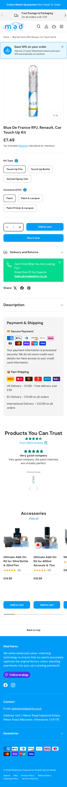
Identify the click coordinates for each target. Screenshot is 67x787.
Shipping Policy (10, 778)
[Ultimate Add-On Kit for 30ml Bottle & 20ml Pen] (16, 539)
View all (33, 518)
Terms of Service (30, 778)
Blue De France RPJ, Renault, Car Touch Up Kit (34, 37)
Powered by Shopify (32, 770)
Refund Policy (44, 775)
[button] (31, 488)
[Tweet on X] (15, 288)
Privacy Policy (28, 775)
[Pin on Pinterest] (28, 288)
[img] (33, 439)
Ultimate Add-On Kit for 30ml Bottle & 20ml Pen (15, 561)
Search (6, 775)
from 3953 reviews (31, 443)
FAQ (16, 775)
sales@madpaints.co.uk (26, 708)
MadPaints (16, 770)
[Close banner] (62, 47)
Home (6, 37)
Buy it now (33, 237)
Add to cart (45, 226)
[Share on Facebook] (22, 288)
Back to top (33, 630)
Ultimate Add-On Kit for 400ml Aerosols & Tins (45, 561)
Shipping (23, 145)
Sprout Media (49, 770)
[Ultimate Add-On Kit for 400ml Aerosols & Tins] (47, 539)
